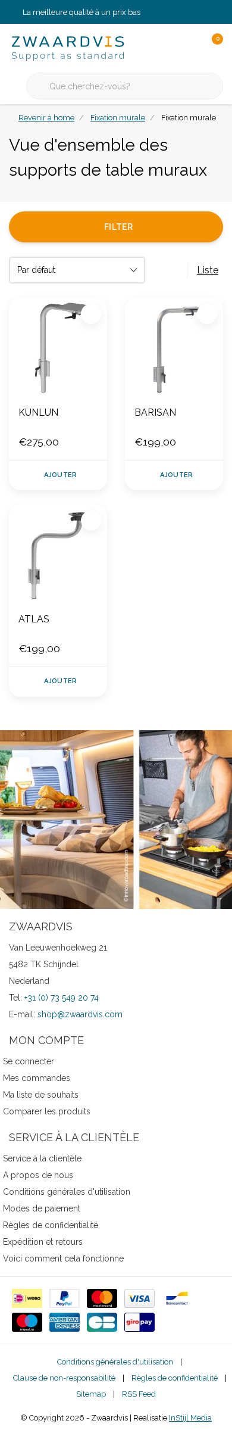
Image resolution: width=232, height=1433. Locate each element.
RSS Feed (139, 1394)
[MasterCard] (102, 1298)
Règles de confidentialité (174, 1377)
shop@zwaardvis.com (80, 1014)
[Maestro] (27, 1322)
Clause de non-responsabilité (64, 1377)
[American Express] (64, 1322)
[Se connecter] (166, 47)
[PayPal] (64, 1298)
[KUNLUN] (58, 347)
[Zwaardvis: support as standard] (68, 47)
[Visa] (139, 1298)
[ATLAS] (58, 553)
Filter (118, 227)
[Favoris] (189, 47)
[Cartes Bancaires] (102, 1322)
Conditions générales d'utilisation (115, 1361)
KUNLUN (38, 412)
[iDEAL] (27, 1298)
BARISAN (155, 412)
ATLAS (33, 619)
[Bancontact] (177, 1298)
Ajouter (60, 475)
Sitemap (91, 1394)
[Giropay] (139, 1322)
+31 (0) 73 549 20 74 (61, 997)
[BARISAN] (174, 347)
